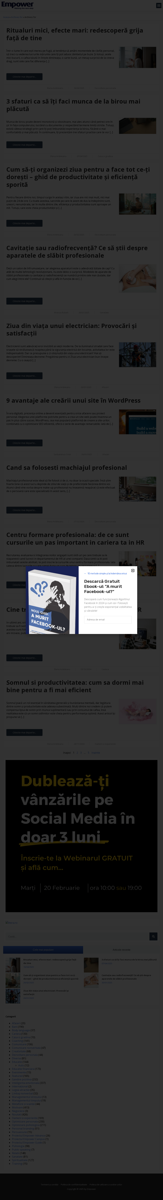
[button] (133, 570)
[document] (81, 600)
